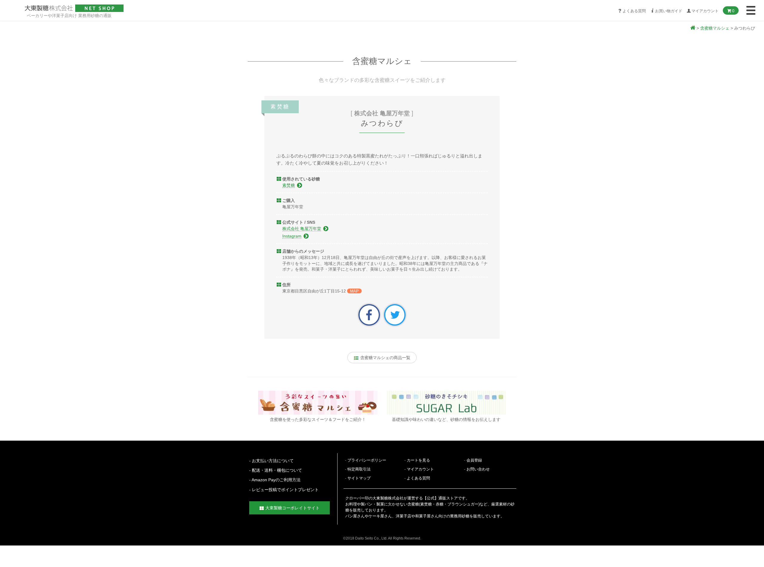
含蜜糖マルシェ (714, 28)
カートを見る (418, 460)
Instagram (291, 236)
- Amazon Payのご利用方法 (275, 479)
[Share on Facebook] (369, 314)
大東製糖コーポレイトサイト (292, 507)
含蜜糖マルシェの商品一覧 (384, 357)
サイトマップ (359, 478)
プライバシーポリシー (366, 460)
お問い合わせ (478, 469)
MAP (354, 291)
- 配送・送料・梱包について (275, 470)
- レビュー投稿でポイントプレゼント (284, 489)
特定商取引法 (359, 469)
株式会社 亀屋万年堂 (301, 228)
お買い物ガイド (668, 11)
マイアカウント (420, 469)
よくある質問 (634, 11)
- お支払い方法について (271, 460)
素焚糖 (288, 185)
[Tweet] (395, 314)
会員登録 (474, 460)
